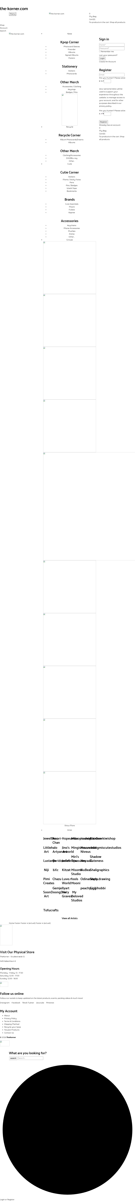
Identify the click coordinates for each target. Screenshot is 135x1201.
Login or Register (7, 1200)
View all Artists (70, 918)
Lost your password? (108, 55)
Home (11, 923)
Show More (70, 826)
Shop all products (117, 22)
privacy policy (105, 106)
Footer (17, 923)
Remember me (107, 52)
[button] (107, 15)
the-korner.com (14, 8)
